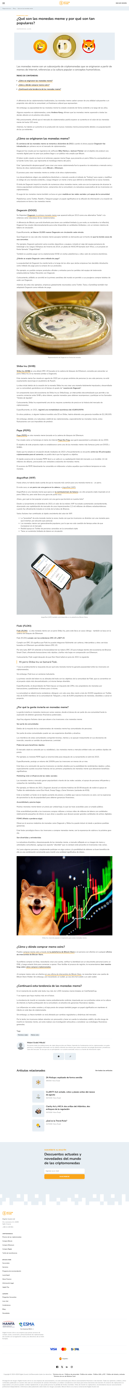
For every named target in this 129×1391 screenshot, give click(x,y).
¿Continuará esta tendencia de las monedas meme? (39, 89)
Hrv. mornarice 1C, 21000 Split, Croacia (10, 1223)
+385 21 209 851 (7, 1227)
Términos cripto (23, 1035)
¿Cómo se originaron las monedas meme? (35, 81)
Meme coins (35, 1035)
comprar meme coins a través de (36, 952)
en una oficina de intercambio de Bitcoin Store (63, 974)
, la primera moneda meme (42, 215)
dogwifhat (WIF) (69, 487)
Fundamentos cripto (22, 15)
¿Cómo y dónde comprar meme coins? (33, 85)
